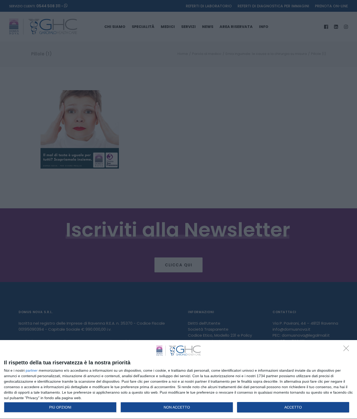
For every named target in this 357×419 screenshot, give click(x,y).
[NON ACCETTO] (347, 350)
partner (32, 370)
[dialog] (178, 379)
